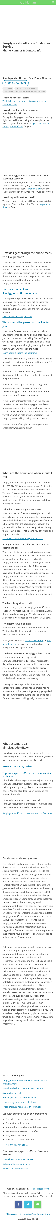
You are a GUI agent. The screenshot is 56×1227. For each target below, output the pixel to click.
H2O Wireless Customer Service (17, 1159)
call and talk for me (34, 640)
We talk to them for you (14, 101)
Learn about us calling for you (17, 316)
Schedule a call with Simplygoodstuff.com (22, 538)
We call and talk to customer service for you (23, 1088)
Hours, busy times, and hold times (19, 1102)
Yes (33, 1188)
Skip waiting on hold (38, 101)
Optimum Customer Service (16, 1164)
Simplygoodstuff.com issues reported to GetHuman (27, 813)
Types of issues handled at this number (21, 1106)
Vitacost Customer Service (15, 1168)
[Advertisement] (28, 151)
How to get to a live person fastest (19, 1097)
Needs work (43, 1188)
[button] (53, 2)
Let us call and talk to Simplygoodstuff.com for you (19, 291)
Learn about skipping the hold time (19, 352)
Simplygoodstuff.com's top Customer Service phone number (24, 1082)
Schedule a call (9, 104)
